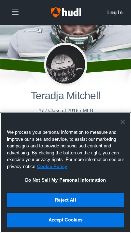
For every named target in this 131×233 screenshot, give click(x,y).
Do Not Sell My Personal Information (65, 180)
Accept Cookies (66, 220)
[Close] (122, 122)
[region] (65, 172)
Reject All (65, 200)
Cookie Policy (52, 166)
